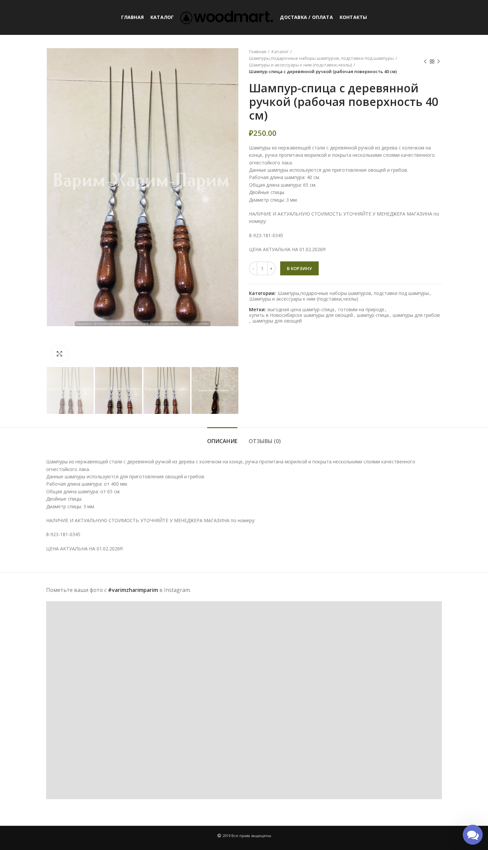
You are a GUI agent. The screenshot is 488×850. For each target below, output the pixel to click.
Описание (222, 441)
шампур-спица (373, 315)
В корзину (299, 268)
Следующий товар (438, 61)
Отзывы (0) (265, 441)
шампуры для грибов (416, 315)
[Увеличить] (59, 353)
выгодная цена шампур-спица (301, 310)
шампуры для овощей (277, 321)
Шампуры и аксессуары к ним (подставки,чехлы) (300, 65)
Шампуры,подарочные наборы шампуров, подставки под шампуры (321, 58)
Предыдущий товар (425, 61)
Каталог (280, 51)
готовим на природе (361, 310)
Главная (257, 51)
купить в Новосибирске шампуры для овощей (301, 315)
